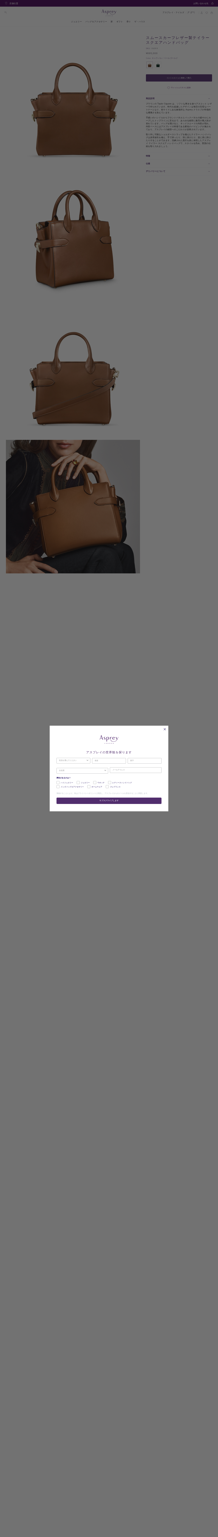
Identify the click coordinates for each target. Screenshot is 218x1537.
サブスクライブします (109, 801)
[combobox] (72, 760)
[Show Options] (87, 760)
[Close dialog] (164, 729)
